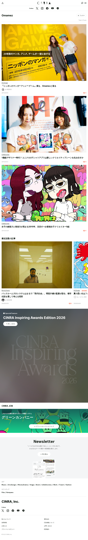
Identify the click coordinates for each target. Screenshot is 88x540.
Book (38, 485)
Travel (61, 485)
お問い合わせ (48, 526)
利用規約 (46, 529)
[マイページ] (2, 3)
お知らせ (4, 526)
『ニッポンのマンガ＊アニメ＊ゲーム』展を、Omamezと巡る (29, 86)
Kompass (9, 492)
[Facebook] (47, 8)
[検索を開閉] (82, 3)
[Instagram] (42, 8)
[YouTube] (52, 8)
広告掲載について (49, 522)
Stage (32, 485)
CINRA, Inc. (10, 501)
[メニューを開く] (85, 3)
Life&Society (47, 485)
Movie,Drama (23, 485)
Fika (3, 492)
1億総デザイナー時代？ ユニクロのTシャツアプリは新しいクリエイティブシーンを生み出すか (42, 157)
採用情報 (4, 522)
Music (4, 485)
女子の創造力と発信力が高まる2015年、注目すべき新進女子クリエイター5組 (35, 227)
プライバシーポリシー (8, 529)
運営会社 (46, 519)
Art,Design (12, 485)
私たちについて (6, 519)
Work (55, 485)
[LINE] (58, 8)
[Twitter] (37, 8)
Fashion (68, 485)
